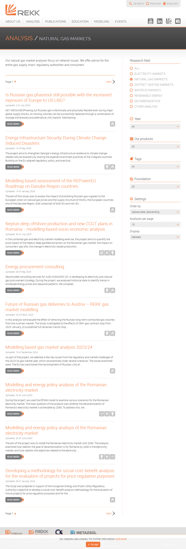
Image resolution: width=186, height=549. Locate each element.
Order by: (135, 206)
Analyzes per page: (142, 219)
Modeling (101, 21)
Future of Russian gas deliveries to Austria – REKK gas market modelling (57, 306)
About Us (12, 21)
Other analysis (145, 106)
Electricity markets (150, 74)
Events (120, 21)
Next (109, 81)
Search (139, 3)
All (137, 68)
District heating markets (153, 84)
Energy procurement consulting (34, 266)
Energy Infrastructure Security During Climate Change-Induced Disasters (56, 140)
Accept (94, 544)
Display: (135, 231)
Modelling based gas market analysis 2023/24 (48, 347)
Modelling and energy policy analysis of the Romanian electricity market (56, 387)
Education (80, 21)
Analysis (33, 21)
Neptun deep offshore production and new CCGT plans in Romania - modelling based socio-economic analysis (58, 226)
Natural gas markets (150, 79)
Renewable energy (148, 95)
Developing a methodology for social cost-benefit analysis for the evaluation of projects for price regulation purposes (59, 473)
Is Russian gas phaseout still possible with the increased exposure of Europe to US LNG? (58, 97)
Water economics (147, 90)
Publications (55, 21)
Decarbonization (147, 101)
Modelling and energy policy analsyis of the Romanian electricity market (56, 430)
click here (120, 538)
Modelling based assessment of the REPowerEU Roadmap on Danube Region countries (50, 183)
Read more (13, 123)
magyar (155, 3)
